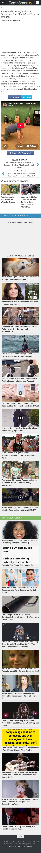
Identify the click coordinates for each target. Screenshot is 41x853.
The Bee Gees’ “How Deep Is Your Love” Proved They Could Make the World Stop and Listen (20, 723)
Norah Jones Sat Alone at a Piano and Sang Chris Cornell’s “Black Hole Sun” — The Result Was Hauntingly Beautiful (20, 644)
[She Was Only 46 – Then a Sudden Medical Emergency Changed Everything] (20, 530)
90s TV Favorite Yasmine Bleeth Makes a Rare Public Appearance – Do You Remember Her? (20, 696)
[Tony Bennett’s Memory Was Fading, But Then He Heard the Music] (20, 816)
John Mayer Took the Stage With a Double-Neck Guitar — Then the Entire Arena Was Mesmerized (19, 774)
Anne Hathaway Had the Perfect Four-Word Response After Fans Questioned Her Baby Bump (19, 590)
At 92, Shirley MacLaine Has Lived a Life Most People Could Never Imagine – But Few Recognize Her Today (20, 802)
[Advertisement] (20, 35)
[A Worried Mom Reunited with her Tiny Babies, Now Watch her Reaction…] (10, 189)
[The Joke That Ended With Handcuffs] (20, 555)
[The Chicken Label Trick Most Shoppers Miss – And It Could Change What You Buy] (20, 737)
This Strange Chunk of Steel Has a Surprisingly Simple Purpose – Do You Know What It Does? (20, 617)
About (29, 846)
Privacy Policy (21, 846)
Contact (12, 846)
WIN (2, 7)
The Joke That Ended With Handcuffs (17, 565)
